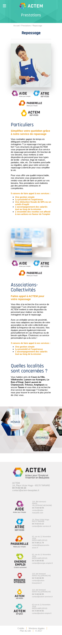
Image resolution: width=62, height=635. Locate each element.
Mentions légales (37, 628)
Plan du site (25, 631)
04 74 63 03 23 (19, 488)
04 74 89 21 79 (38, 543)
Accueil (16, 26)
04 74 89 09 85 (38, 561)
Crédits (20, 628)
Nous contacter (50, 19)
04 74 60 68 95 (38, 508)
